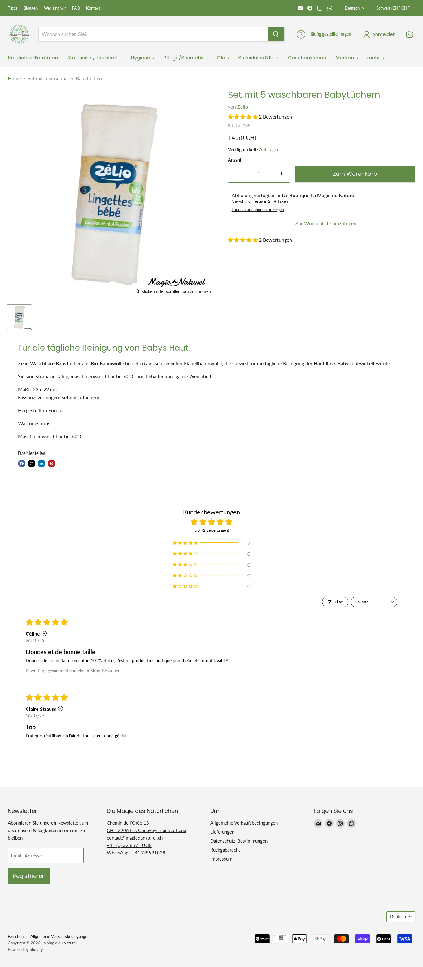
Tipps (12, 8)
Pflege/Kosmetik (184, 57)
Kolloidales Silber (258, 57)
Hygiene (141, 57)
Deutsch (352, 8)
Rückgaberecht (225, 850)
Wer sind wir (55, 8)
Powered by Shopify (25, 949)
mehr (374, 57)
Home (14, 78)
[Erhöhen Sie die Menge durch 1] (282, 174)
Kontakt (93, 8)
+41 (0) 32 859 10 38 (129, 845)
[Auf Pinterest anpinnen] (51, 463)
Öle (221, 57)
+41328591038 (148, 852)
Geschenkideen (307, 57)
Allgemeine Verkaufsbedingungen (244, 823)
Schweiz (393, 8)
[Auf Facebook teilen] (21, 463)
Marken (345, 57)
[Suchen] (276, 34)
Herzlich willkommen (33, 57)
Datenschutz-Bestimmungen (239, 841)
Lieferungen (222, 832)
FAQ (76, 8)
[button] (243, 116)
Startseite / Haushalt (93, 57)
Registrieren (29, 876)
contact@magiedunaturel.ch (135, 837)
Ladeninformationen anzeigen (258, 210)
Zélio (242, 107)
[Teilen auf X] (31, 463)
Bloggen (31, 8)
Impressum (221, 858)
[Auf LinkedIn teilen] (41, 463)
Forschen (16, 936)
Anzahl (234, 160)
